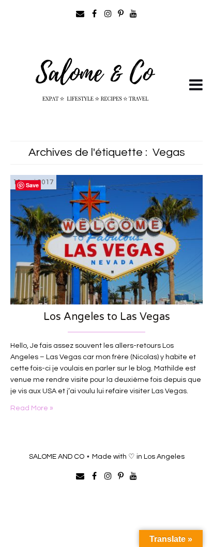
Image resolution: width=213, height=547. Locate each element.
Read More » (31, 408)
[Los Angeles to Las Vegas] (106, 239)
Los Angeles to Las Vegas (106, 317)
